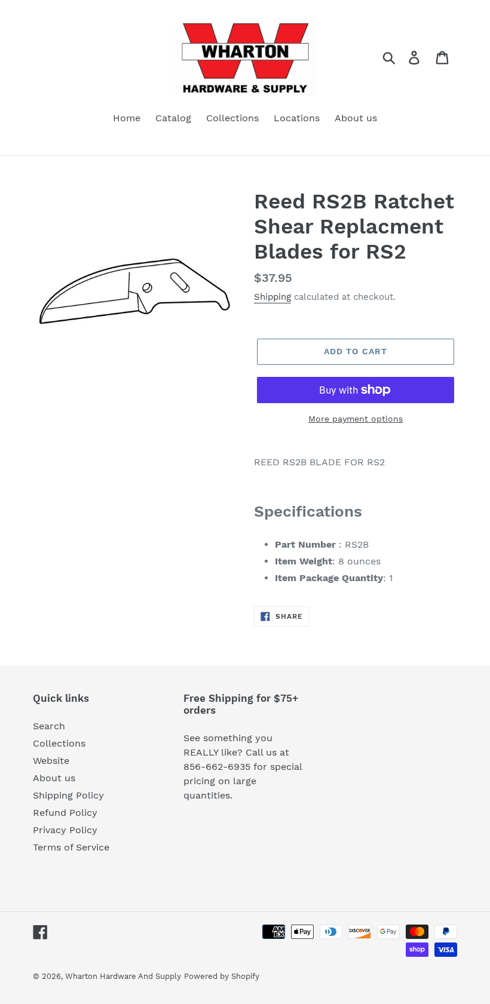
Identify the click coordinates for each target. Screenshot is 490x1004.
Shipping (272, 296)
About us (54, 778)
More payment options (355, 418)
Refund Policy (65, 812)
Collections (59, 743)
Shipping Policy (68, 795)
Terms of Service (71, 847)
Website (51, 760)
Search (49, 726)
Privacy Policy (65, 830)
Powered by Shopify (221, 976)
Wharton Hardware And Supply (123, 976)
